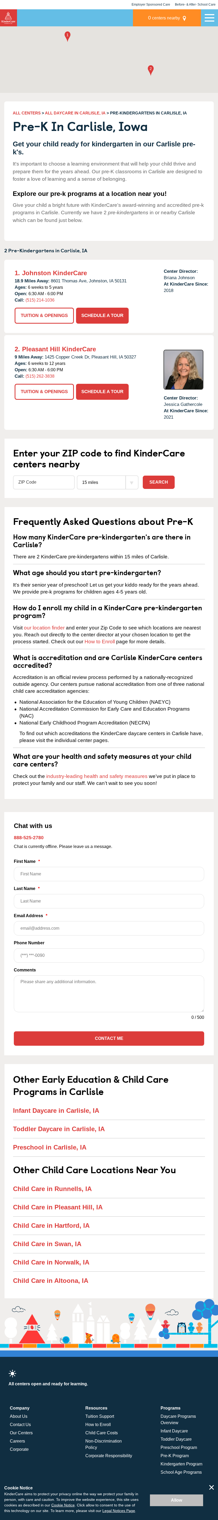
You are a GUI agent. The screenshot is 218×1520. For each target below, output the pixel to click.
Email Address (30, 915)
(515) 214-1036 (40, 300)
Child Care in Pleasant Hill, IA (58, 1207)
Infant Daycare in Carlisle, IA (56, 1110)
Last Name (27, 888)
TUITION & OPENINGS (44, 315)
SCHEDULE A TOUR (102, 315)
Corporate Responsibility (108, 1455)
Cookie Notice (63, 1505)
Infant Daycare (174, 1431)
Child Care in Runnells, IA (52, 1188)
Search (158, 482)
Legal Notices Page (118, 1511)
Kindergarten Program (181, 1464)
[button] (67, 37)
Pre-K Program (175, 1455)
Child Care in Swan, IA (47, 1243)
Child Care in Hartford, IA (51, 1225)
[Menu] (209, 17)
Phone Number (29, 943)
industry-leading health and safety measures (97, 776)
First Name (27, 861)
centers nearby (164, 17)
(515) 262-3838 (40, 376)
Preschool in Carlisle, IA (49, 1147)
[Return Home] (8, 17)
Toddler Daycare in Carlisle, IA (59, 1128)
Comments (25, 970)
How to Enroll (100, 641)
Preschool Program (179, 1447)
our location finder (44, 628)
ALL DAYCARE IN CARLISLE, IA (75, 113)
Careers (17, 1441)
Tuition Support (99, 1416)
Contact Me (109, 1038)
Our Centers (21, 1433)
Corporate (19, 1449)
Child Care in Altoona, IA (50, 1280)
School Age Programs (181, 1472)
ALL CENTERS (27, 113)
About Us (18, 1416)
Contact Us (20, 1424)
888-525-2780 (29, 837)
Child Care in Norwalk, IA (51, 1262)
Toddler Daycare (176, 1439)
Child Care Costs (101, 1433)
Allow (176, 1500)
